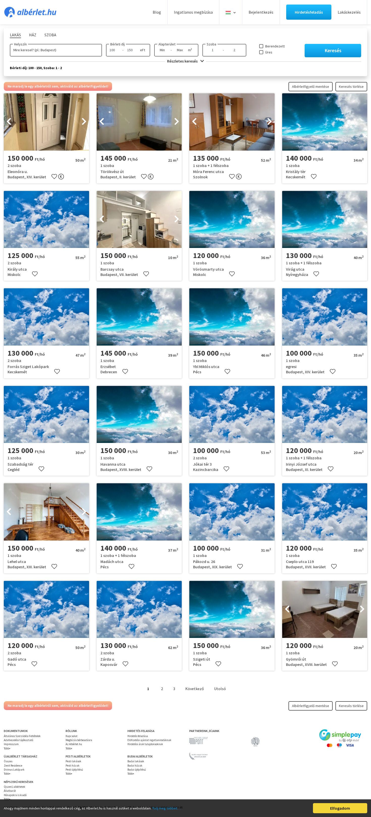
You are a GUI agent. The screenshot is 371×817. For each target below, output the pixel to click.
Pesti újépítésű (74, 769)
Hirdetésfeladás (309, 12)
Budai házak (134, 765)
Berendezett (275, 46)
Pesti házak (73, 765)
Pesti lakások (73, 761)
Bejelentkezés (261, 12)
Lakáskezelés (349, 12)
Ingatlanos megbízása (193, 12)
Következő (194, 688)
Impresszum (11, 744)
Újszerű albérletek (14, 786)
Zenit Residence (13, 765)
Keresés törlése (351, 86)
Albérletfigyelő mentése (310, 86)
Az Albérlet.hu (74, 744)
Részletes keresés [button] (182, 61)
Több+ (7, 748)
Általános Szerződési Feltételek (22, 736)
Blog (157, 12)
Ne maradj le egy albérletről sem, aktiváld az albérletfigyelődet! (58, 86)
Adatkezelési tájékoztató (18, 740)
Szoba (211, 44)
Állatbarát (10, 791)
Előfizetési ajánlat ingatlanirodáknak (149, 740)
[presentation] (8, 122)
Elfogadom (340, 808)
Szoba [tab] (50, 34)
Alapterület (166, 44)
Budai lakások (135, 761)
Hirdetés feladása (137, 736)
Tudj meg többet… (166, 808)
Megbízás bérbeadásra (79, 740)
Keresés (333, 50)
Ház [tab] (32, 34)
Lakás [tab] (15, 34)
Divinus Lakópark (14, 769)
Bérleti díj (117, 44)
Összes (8, 761)
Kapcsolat (71, 736)
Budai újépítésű (136, 769)
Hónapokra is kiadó (15, 795)
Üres (268, 52)
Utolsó (220, 688)
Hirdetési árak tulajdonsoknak (145, 744)
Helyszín (20, 44)
